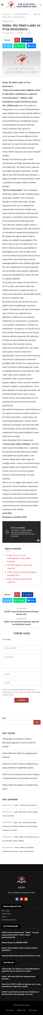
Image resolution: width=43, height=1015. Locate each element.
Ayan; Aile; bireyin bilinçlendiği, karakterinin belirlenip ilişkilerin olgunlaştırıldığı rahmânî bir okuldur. (19, 826)
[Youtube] (21, 899)
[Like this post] (18, 40)
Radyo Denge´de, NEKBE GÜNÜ (14, 942)
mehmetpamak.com (9, 920)
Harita (4, 917)
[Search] (40, 5)
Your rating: (6, 639)
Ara (4, 718)
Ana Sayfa (9, 1010)
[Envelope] (26, 899)
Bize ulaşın (6, 911)
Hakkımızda (6, 914)
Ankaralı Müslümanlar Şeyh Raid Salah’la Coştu (21, 956)
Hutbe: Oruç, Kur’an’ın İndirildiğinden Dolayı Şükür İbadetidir (19, 558)
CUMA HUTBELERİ (21, 14)
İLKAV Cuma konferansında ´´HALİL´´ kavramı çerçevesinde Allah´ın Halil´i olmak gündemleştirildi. (20, 934)
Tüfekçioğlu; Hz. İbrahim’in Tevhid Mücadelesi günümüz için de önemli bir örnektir (18, 743)
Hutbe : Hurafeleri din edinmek (25, 805)
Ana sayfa (5, 14)
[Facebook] (17, 899)
